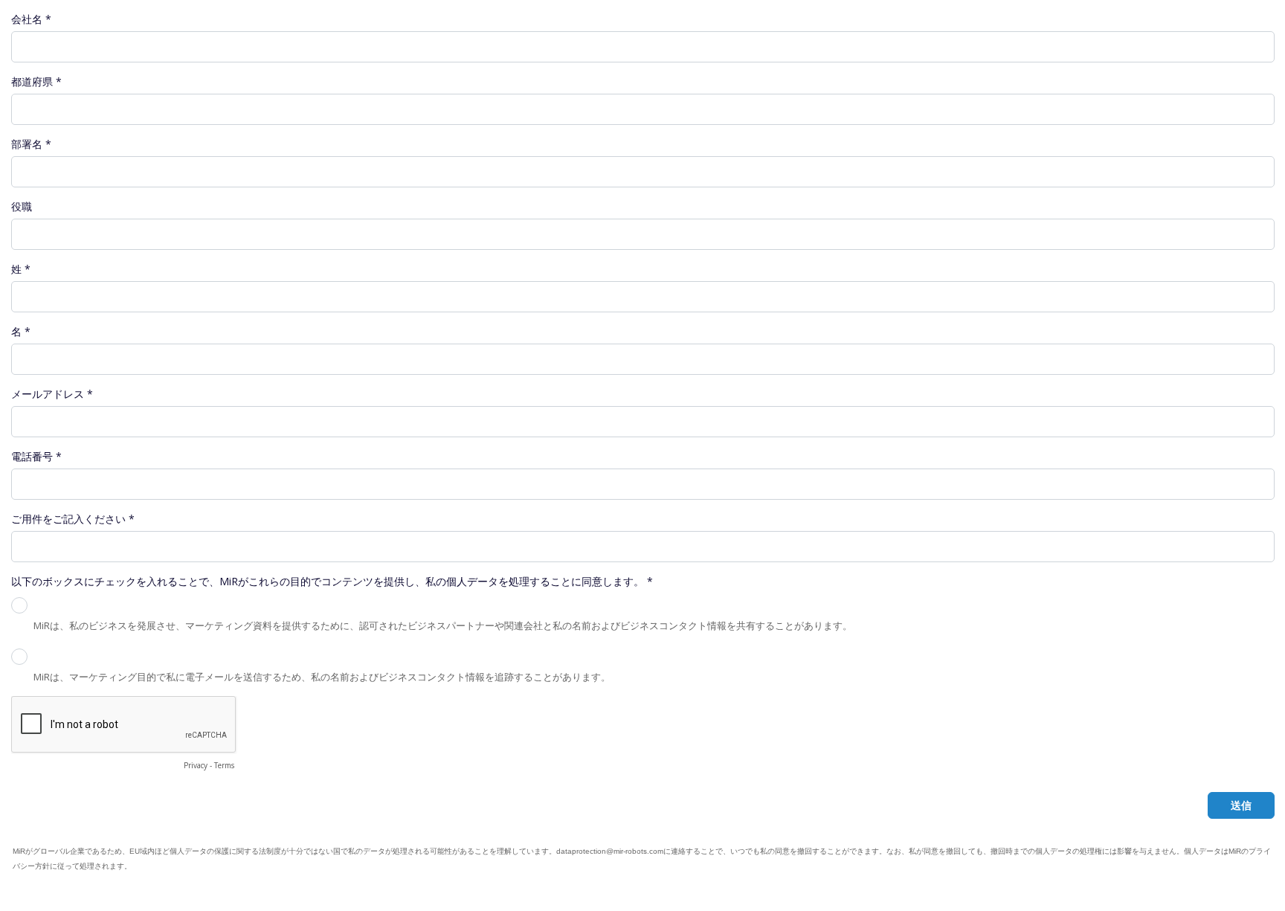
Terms (224, 765)
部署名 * (31, 144)
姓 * (20, 269)
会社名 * (31, 19)
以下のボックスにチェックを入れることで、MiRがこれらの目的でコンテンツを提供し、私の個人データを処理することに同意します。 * (332, 581)
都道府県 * (36, 81)
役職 (21, 206)
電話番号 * (36, 456)
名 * (20, 331)
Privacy (195, 765)
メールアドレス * (52, 394)
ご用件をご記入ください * (73, 519)
